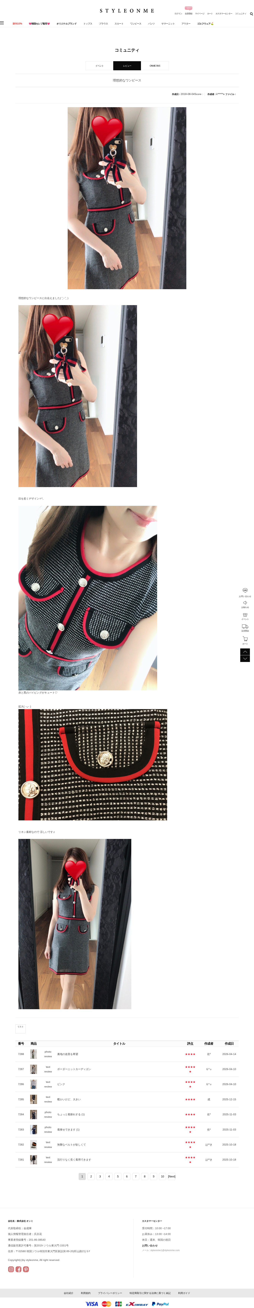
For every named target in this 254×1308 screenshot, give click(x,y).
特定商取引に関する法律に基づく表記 (150, 1293)
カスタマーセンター (224, 13)
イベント (245, 619)
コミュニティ (240, 13)
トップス (87, 23)
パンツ (151, 23)
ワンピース (135, 23)
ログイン (178, 13)
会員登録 (188, 13)
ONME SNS (155, 66)
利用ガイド (184, 1293)
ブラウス (103, 23)
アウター (185, 23)
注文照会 (245, 631)
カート (210, 13)
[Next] (171, 1176)
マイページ (199, 13)
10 (162, 1176)
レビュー (127, 66)
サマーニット (168, 23)
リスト (20, 1027)
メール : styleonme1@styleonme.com (161, 1250)
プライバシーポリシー (110, 1293)
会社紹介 (68, 1293)
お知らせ (245, 607)
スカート (119, 23)
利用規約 (86, 1293)
